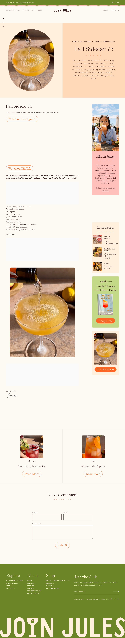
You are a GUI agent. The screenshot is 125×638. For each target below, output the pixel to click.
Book (40, 10)
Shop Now (105, 321)
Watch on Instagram (21, 119)
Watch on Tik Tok (19, 168)
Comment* (36, 524)
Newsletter (32, 583)
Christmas (97, 42)
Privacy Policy (33, 593)
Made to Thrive (105, 599)
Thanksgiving (109, 42)
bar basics (99, 178)
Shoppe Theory (95, 599)
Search (113, 10)
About (105, 10)
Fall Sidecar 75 (94, 48)
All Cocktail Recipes (14, 581)
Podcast (30, 586)
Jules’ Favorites (52, 588)
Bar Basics (50, 583)
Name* (35, 512)
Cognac (75, 42)
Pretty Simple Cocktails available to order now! (20, 3)
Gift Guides (10, 588)
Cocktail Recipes (13, 10)
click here (105, 190)
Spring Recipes (12, 583)
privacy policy (46, 112)
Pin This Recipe (105, 369)
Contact (30, 588)
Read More (32, 474)
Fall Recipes (85, 42)
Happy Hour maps (107, 180)
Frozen (106, 263)
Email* (65, 512)
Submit (116, 592)
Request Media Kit (34, 591)
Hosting (26, 10)
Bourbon (107, 248)
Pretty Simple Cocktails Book (58, 581)
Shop (33, 10)
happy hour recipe (107, 173)
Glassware (50, 586)
